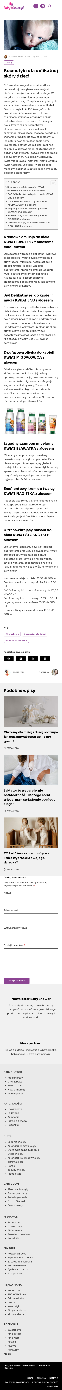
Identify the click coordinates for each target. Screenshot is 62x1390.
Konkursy (13, 1349)
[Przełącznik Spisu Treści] (51, 182)
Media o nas (15, 1085)
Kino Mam (14, 1337)
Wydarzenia (15, 1330)
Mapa (7, 1353)
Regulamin (52, 1386)
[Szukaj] (49, 6)
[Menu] (57, 6)
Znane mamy (15, 1205)
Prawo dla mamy (17, 1121)
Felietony (13, 1113)
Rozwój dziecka (17, 1253)
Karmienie (14, 1222)
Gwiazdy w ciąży (17, 1193)
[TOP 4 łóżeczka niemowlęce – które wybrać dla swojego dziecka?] (31, 832)
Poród (11, 1166)
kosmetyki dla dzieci (35, 634)
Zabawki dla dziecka (20, 1261)
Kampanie (13, 1117)
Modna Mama (16, 1314)
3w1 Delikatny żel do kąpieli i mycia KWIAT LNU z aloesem (30, 196)
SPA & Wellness (17, 1294)
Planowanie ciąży (18, 1189)
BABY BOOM (11, 1183)
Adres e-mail (11, 910)
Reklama (41, 1378)
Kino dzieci (14, 1333)
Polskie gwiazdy (17, 1197)
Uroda (11, 1302)
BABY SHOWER (13, 1072)
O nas (30, 1378)
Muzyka (12, 1345)
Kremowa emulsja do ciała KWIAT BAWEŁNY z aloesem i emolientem (26, 189)
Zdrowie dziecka (18, 1265)
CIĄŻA (8, 1136)
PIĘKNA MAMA (13, 1285)
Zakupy (8, 62)
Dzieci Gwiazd (16, 1201)
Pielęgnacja (15, 1230)
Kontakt (54, 1378)
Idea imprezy (15, 1077)
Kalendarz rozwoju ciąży (22, 1146)
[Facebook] (35, 6)
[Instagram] (42, 6)
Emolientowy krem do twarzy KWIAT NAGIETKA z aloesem (27, 217)
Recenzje (13, 1125)
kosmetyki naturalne (16, 640)
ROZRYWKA (11, 1324)
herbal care (12, 634)
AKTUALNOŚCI (13, 1103)
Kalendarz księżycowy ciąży (24, 1158)
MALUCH (9, 1248)
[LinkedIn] (45, 658)
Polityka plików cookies (45, 1382)
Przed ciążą (14, 1173)
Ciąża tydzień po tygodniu (23, 1150)
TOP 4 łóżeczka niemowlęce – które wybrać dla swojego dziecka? (27, 858)
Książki (12, 1341)
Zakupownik (15, 1273)
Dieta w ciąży (15, 1153)
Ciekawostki (15, 1109)
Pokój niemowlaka (19, 1234)
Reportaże (14, 1290)
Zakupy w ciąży (16, 1169)
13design (8, 1368)
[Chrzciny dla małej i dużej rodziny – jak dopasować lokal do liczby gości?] (31, 711)
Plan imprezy (15, 1093)
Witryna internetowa (15, 927)
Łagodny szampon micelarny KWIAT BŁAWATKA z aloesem (27, 210)
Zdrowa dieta (16, 1298)
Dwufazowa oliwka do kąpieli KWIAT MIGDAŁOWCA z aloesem (27, 203)
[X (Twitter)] (21, 658)
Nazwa (7, 892)
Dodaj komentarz (14, 945)
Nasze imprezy (16, 1089)
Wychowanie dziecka (20, 1257)
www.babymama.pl (40, 1054)
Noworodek (15, 1226)
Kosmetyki (14, 1306)
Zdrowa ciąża (15, 1161)
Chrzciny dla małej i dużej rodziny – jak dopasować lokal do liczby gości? (31, 736)
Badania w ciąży (17, 1142)
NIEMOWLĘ (11, 1216)
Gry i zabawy (15, 1081)
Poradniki (13, 1238)
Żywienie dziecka (18, 1269)
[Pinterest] (33, 658)
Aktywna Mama (17, 1310)
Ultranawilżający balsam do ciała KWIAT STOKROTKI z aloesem (30, 224)
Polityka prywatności (17, 1382)
